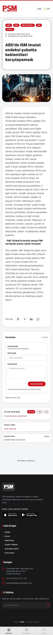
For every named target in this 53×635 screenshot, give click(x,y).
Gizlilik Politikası (11, 536)
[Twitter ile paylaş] (24, 319)
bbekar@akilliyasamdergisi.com (19, 574)
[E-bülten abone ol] (47, 596)
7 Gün (39, 412)
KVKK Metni (9, 544)
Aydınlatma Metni (12, 540)
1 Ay (46, 412)
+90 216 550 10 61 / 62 (16, 569)
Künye (7, 527)
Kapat (46, 436)
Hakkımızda (9, 531)
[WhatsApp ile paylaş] (38, 319)
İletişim (7, 523)
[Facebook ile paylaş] (18, 319)
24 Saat (31, 412)
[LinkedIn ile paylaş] (31, 319)
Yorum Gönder (36, 384)
